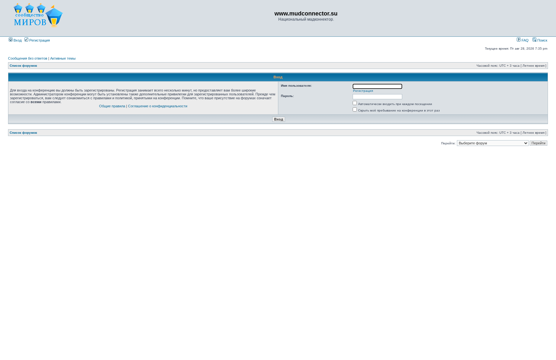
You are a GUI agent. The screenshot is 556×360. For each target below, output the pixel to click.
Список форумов (23, 65)
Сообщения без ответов (27, 58)
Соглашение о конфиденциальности (157, 106)
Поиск (541, 40)
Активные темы (63, 58)
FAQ (525, 40)
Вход (17, 40)
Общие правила (112, 106)
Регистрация (39, 40)
